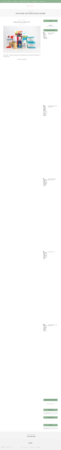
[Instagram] (51, 421)
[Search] (57, 1)
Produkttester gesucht (24, 1)
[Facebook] (47, 421)
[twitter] (52, 447)
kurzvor (31, 436)
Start (4, 1)
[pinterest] (52, 1)
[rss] (59, 447)
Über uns (9, 1)
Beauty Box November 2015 (22, 22)
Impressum (39, 447)
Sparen (15, 1)
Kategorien (34, 1)
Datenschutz (32, 447)
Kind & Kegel (42, 1)
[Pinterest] (54, 421)
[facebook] (50, 447)
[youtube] (57, 447)
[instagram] (51, 1)
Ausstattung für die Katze (51, 251)
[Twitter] (49, 421)
